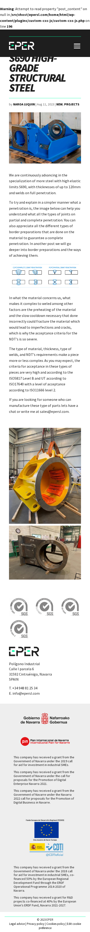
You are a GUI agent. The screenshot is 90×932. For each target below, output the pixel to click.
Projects (71, 104)
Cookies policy (55, 924)
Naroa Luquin (24, 104)
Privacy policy (35, 924)
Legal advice (17, 924)
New (59, 104)
